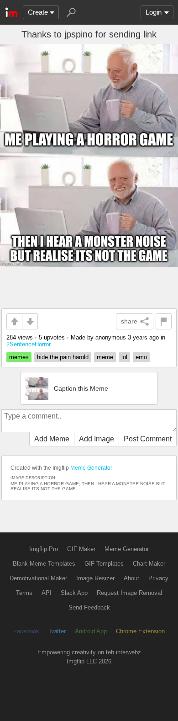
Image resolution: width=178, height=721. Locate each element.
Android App (91, 631)
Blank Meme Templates (44, 563)
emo (141, 357)
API (47, 592)
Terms (24, 592)
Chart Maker (149, 563)
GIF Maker (81, 549)
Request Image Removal (129, 592)
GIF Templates (104, 563)
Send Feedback (89, 607)
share (129, 321)
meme (105, 357)
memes (19, 357)
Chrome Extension (140, 631)
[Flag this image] (164, 321)
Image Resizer (95, 578)
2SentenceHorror (28, 344)
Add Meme (51, 439)
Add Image (96, 439)
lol (124, 357)
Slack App (74, 592)
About (131, 578)
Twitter (57, 631)
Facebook (26, 631)
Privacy (158, 578)
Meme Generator (91, 468)
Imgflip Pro (43, 549)
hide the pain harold (63, 357)
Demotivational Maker (38, 578)
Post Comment (148, 439)
